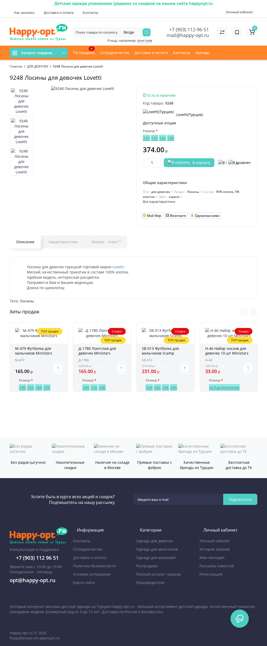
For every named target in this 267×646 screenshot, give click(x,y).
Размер (149, 131)
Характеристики (63, 241)
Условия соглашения (92, 574)
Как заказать (24, 12)
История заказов (214, 549)
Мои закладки (211, 557)
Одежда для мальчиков (157, 549)
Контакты (90, 12)
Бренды (203, 52)
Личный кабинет (214, 540)
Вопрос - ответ (106, 241)
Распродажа (84, 51)
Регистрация (210, 574)
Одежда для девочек (154, 540)
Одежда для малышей (155, 557)
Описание (25, 241)
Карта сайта (84, 582)
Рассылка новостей (216, 565)
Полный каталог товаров (158, 574)
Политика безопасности (94, 565)
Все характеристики (159, 201)
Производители (150, 582)
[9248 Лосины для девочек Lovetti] (82, 88)
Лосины (27, 300)
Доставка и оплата (58, 12)
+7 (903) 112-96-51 (189, 29)
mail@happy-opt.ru (188, 35)
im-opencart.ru (47, 638)
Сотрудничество (114, 52)
